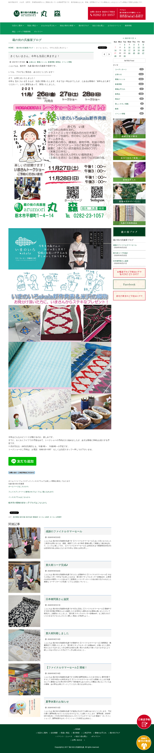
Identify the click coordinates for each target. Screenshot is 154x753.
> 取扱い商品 (64, 732)
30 (125, 56)
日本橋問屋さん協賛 (57, 599)
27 (143, 53)
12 (139, 47)
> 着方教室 (75, 732)
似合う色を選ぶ (98, 25)
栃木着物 (16, 517)
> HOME (77, 729)
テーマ (115, 65)
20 (143, 50)
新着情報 (51, 62)
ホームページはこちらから (18, 486)
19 (139, 50)
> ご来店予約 (86, 732)
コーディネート (121, 69)
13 (143, 47)
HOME (10, 47)
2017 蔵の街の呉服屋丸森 (74, 747)
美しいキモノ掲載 (121, 104)
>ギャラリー (95, 736)
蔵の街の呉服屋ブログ (24, 47)
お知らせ (32, 62)
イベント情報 (67, 62)
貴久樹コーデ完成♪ (57, 565)
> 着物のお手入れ (99, 732)
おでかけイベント (114, 25)
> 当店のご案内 (42, 732)
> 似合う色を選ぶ (80, 736)
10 (129, 47)
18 (134, 50)
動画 (116, 108)
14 (115, 50)
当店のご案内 (17, 25)
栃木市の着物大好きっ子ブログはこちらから (27, 502)
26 (139, 53)
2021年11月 (129, 38)
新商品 (58, 62)
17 (129, 50)
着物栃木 (35, 517)
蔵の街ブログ (84, 25)
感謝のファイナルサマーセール (64, 531)
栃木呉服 (22, 517)
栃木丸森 (29, 517)
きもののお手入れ (48, 25)
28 (115, 56)
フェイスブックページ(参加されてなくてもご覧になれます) (30, 491)
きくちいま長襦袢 (55, 517)
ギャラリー (38, 31)
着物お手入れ (120, 89)
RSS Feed (130, 60)
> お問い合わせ (76, 740)
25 (134, 53)
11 (134, 47)
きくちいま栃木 (44, 517)
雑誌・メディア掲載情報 (21, 31)
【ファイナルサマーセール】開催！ (66, 667)
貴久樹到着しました (57, 633)
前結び (117, 99)
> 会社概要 (53, 732)
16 (125, 50)
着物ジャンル (42, 62)
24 (129, 53)
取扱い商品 (31, 25)
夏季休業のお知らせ (57, 701)
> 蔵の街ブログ (114, 732)
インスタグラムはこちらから (19, 497)
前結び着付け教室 (67, 25)
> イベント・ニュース (64, 736)
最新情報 (128, 25)
